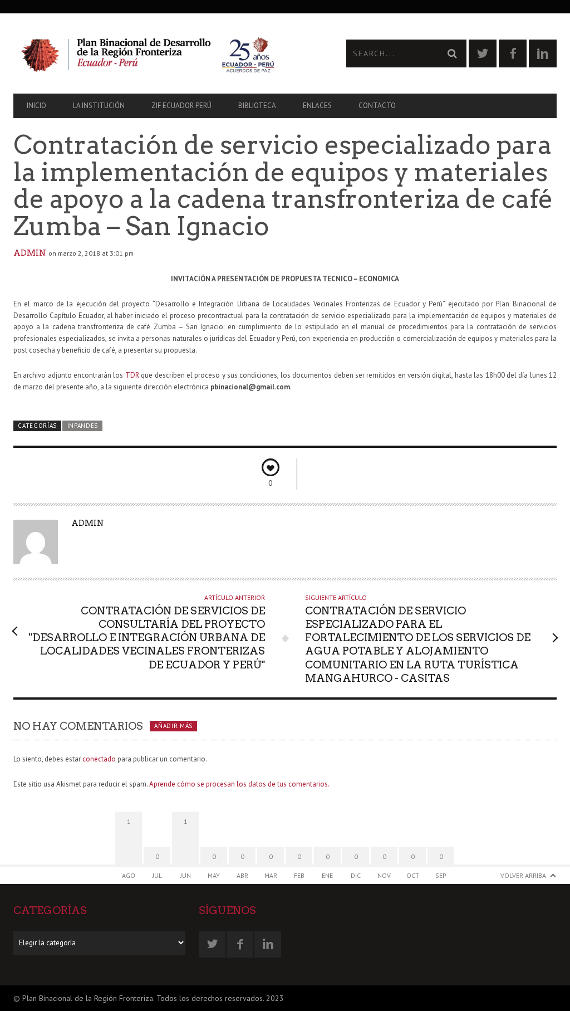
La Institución (99, 105)
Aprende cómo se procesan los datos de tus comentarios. (239, 784)
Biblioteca (257, 105)
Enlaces (317, 105)
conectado (99, 759)
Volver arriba (523, 875)
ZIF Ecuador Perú (181, 105)
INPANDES (83, 425)
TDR (132, 375)
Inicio (36, 105)
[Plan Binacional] (149, 53)
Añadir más (173, 726)
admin (29, 253)
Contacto (377, 105)
